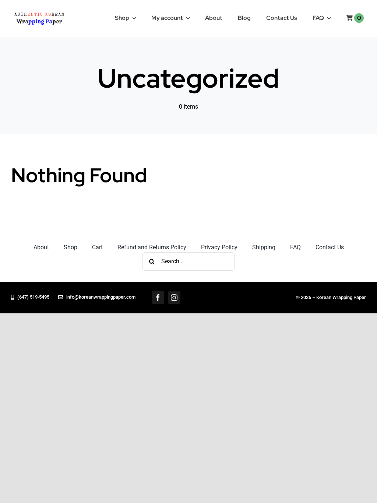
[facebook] (158, 297)
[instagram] (174, 297)
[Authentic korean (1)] (50, 11)
